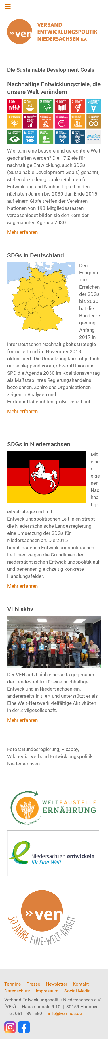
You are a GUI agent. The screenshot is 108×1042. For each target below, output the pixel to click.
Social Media (77, 991)
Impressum (47, 991)
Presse (33, 984)
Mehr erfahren (22, 232)
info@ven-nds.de (65, 1013)
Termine (12, 984)
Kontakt (81, 984)
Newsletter (56, 984)
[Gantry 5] (52, 31)
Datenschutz (17, 991)
